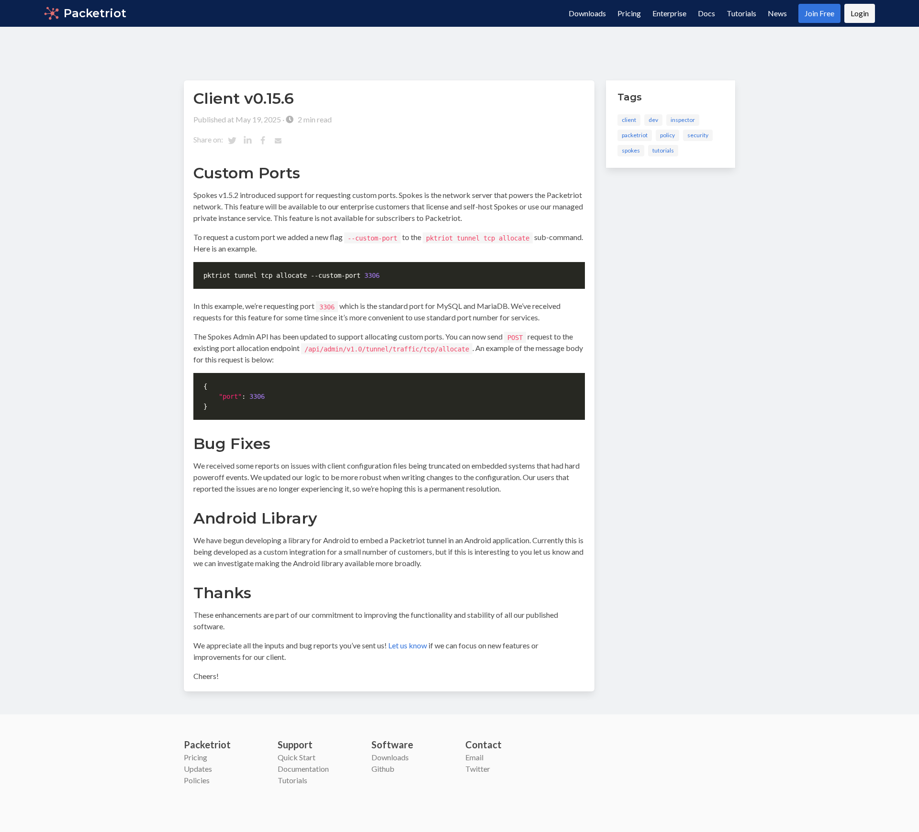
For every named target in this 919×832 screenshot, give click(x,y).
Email (474, 757)
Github (382, 768)
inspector (683, 119)
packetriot (635, 135)
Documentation (303, 768)
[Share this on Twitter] (232, 140)
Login (860, 13)
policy (667, 135)
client (629, 119)
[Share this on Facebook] (262, 140)
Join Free (819, 13)
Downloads (587, 13)
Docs (706, 13)
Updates (198, 768)
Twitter (477, 768)
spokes (631, 150)
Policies (197, 780)
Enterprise (669, 13)
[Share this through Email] (278, 140)
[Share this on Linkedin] (247, 140)
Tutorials (741, 13)
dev (653, 119)
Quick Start (296, 757)
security (697, 135)
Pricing (629, 13)
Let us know (407, 645)
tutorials (663, 150)
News (777, 13)
